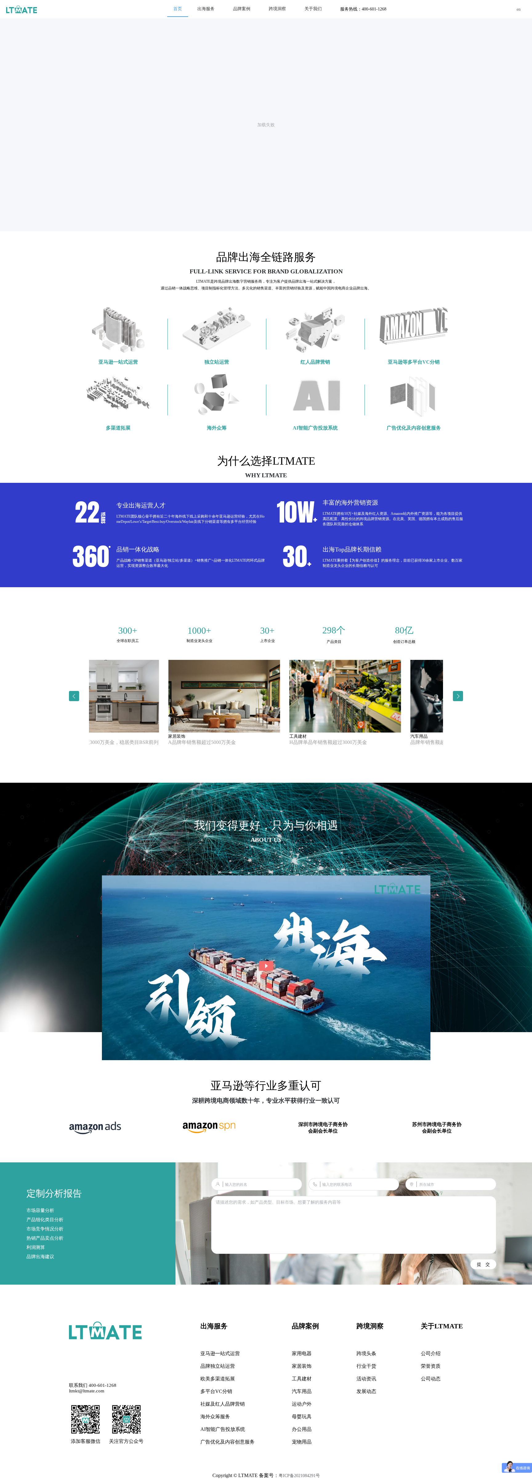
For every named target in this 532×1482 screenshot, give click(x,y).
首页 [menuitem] (177, 8)
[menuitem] (206, 9)
